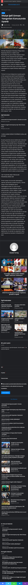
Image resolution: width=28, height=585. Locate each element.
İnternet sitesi (4, 378)
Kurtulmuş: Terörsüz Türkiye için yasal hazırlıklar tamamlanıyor (18, 487)
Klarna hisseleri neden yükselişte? (11, 419)
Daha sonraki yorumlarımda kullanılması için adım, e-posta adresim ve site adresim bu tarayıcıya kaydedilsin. (14, 386)
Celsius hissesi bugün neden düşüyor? (12, 482)
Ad (2, 367)
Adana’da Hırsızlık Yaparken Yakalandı (12, 1)
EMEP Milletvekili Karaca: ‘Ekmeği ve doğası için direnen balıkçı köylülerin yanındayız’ (6, 327)
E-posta (3, 372)
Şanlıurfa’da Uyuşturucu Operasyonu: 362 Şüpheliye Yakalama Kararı (13, 507)
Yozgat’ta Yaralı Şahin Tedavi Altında (7, 319)
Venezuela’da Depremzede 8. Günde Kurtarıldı (14, 119)
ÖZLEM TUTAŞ (7, 25)
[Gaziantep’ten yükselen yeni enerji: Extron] (21, 327)
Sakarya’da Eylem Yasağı (19, 319)
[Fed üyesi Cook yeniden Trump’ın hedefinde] (6, 495)
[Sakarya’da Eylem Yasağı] (21, 313)
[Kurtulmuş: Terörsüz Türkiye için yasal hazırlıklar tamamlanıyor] (6, 488)
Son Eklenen (14, 399)
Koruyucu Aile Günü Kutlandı (20, 305)
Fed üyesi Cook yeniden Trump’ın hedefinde (17, 493)
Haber (9, 9)
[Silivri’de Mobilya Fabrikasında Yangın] (6, 463)
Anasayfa (4, 9)
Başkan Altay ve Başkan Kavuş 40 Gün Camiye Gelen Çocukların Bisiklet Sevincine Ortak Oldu (13, 476)
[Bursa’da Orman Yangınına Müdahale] (6, 502)
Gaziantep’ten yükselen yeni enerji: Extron (20, 334)
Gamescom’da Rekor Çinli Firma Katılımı (13, 423)
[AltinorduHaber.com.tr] (14, 4)
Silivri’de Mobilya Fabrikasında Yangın (16, 462)
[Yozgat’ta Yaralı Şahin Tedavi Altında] (7, 313)
